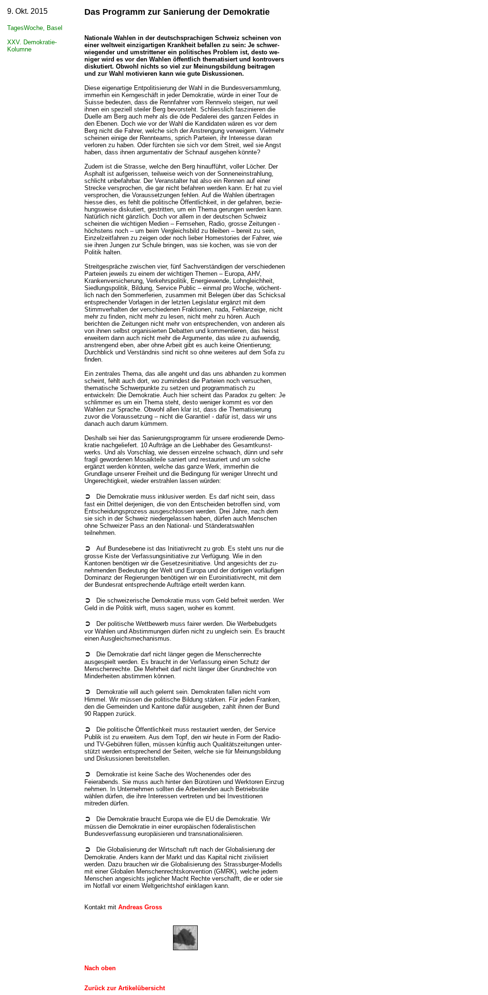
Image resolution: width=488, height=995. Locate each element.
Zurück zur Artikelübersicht (124, 988)
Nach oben (100, 968)
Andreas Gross (140, 907)
